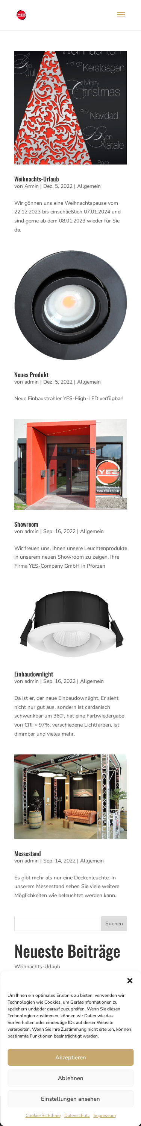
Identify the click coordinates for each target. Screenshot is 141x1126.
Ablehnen (70, 1078)
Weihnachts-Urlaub (36, 178)
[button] (129, 980)
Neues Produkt (31, 374)
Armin (31, 186)
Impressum (105, 1115)
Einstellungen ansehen (70, 1099)
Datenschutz (77, 1115)
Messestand (27, 853)
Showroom (26, 524)
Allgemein (89, 186)
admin (31, 381)
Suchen (114, 923)
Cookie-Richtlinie (43, 1115)
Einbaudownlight (33, 673)
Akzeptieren (70, 1057)
